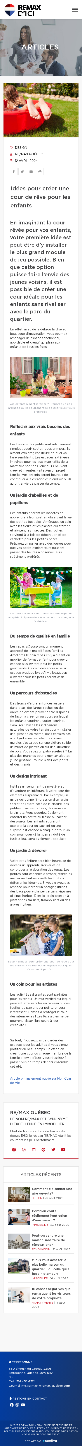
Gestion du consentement (42, 1434)
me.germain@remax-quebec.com (45, 1385)
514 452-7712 (25, 1381)
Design (20, 147)
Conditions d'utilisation (61, 1431)
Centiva (50, 1440)
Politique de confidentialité (23, 1431)
